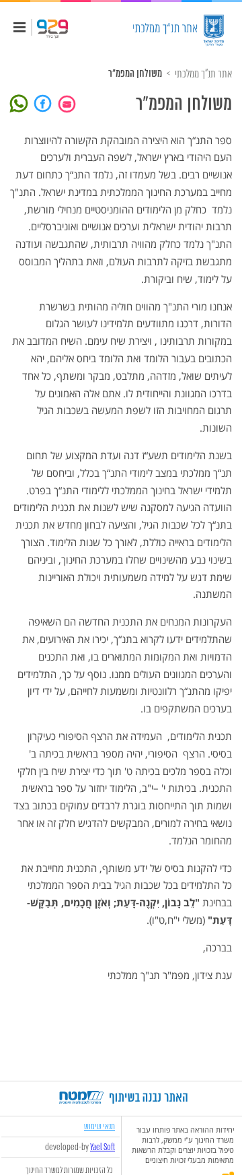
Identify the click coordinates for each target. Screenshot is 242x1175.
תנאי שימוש (99, 1126)
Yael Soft (102, 1147)
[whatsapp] (20, 102)
